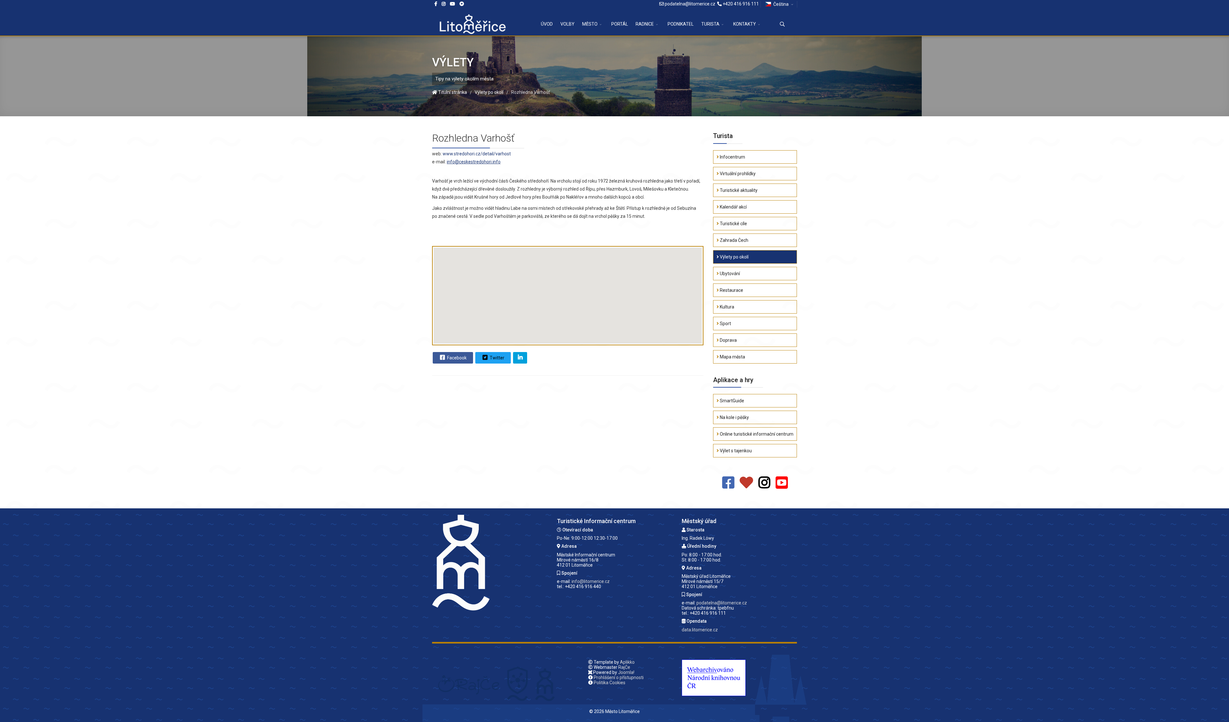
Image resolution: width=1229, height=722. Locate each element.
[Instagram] (444, 3)
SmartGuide (731, 400)
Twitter (496, 357)
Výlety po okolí (734, 256)
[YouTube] (782, 482)
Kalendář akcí (733, 206)
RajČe (624, 667)
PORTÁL (619, 24)
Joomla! (626, 672)
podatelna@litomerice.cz (690, 3)
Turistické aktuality (738, 190)
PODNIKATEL (681, 24)
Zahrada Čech (733, 240)
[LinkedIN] (520, 358)
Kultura (726, 306)
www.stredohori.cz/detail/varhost (477, 153)
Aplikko (627, 662)
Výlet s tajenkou (735, 450)
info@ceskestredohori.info (474, 161)
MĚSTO (590, 24)
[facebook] (435, 3)
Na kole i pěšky (734, 417)
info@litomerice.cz (591, 581)
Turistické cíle (733, 223)
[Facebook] (462, 3)
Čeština (781, 4)
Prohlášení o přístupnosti (619, 677)
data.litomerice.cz (700, 629)
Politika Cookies (609, 682)
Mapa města (732, 356)
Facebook (456, 357)
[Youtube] (452, 3)
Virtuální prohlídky (737, 173)
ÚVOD (547, 24)
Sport (725, 323)
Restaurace (731, 290)
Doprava (728, 340)
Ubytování (729, 273)
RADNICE (645, 24)
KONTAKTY (744, 24)
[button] (568, 290)
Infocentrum (732, 157)
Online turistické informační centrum (756, 434)
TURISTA (710, 24)
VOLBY (567, 24)
